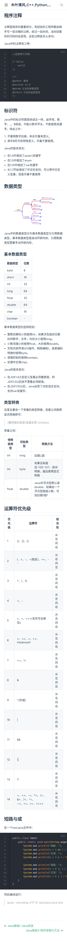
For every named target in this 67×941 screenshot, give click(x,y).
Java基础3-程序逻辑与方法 (43, 930)
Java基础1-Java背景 (21, 925)
